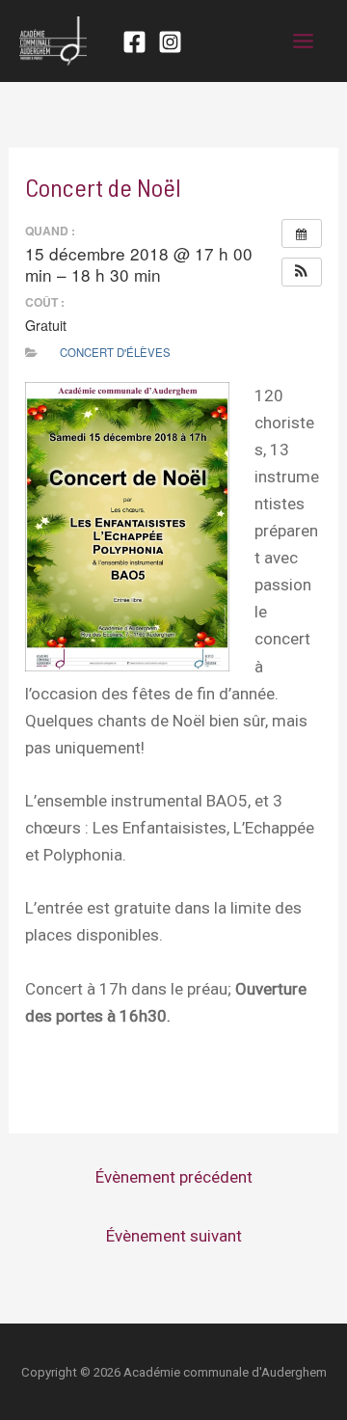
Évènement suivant (174, 1235)
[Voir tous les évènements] (301, 233)
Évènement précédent (174, 1177)
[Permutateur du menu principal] (304, 41)
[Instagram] (170, 42)
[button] (301, 272)
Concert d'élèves (115, 352)
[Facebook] (134, 42)
